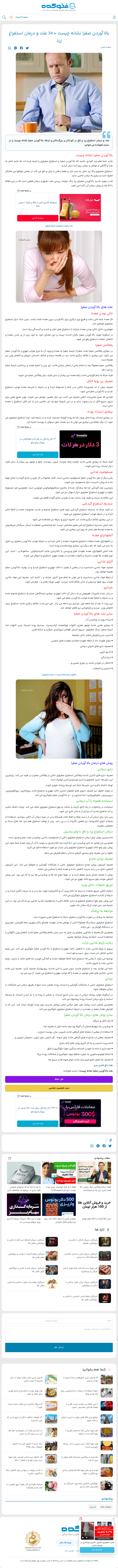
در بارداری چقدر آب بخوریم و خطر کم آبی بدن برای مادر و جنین (25, 1432)
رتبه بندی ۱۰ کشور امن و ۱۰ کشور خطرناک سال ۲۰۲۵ (27, 1445)
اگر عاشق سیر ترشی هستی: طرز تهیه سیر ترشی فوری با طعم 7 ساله (25, 1459)
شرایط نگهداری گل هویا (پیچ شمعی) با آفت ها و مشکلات (24, 1486)
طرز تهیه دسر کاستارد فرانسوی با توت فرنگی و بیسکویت (80, 1270)
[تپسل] (18, 191)
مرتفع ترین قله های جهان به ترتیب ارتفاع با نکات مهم (79, 1419)
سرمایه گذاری (38, 218)
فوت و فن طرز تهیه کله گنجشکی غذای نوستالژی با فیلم (80, 1472)
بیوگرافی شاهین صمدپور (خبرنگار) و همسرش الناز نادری (81, 1485)
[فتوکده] (59, 6)
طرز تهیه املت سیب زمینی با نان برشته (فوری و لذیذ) (80, 1445)
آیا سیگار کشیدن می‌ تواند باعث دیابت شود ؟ (25, 1406)
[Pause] (82, 1537)
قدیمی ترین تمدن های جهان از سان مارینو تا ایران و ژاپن (26, 1379)
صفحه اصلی (106, 47)
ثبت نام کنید (37, 454)
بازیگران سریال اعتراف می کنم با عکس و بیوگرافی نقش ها (25, 1241)
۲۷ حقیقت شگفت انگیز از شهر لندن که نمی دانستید (24, 1419)
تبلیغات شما (106, 1507)
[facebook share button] (21, 48)
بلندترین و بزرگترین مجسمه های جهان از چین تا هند (79, 1459)
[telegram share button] (15, 48)
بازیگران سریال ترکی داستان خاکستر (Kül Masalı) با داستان (81, 1256)
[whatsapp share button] (9, 48)
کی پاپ (93, 1507)
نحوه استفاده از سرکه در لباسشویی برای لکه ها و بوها (79, 1392)
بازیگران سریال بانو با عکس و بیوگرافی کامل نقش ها (26, 1270)
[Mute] (86, 1537)
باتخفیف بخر (97, 1550)
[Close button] (113, 1518)
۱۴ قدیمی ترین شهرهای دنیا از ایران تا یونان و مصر (80, 1379)
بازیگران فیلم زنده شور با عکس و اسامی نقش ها (25, 1284)
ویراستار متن (65, 1542)
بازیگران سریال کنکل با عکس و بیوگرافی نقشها (83, 1241)
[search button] (4, 17)
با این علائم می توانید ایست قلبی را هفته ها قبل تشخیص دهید (82, 1406)
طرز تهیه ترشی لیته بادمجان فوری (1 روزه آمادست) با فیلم (81, 1432)
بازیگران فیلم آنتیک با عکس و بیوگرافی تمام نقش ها (26, 1256)
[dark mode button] (10, 17)
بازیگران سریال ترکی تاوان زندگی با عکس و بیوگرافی (82, 1284)
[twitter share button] (27, 48)
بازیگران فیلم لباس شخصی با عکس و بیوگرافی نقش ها (80, 1298)
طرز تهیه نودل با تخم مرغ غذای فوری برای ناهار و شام (25, 1392)
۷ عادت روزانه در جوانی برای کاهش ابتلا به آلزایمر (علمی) (24, 1472)
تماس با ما (69, 1550)
